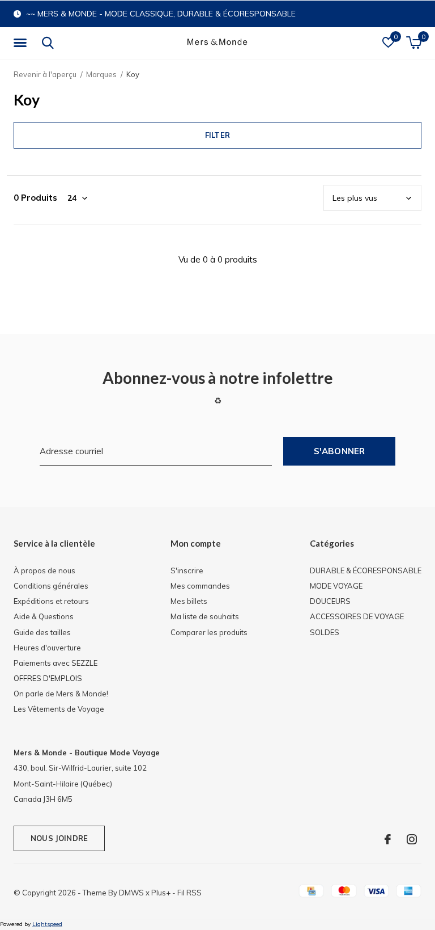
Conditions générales (51, 585)
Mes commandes (200, 585)
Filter (217, 135)
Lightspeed (47, 924)
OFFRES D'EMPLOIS (48, 678)
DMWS (131, 892)
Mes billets (188, 601)
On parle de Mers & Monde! (61, 693)
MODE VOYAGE (336, 585)
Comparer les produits (209, 632)
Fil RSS (189, 892)
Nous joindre (59, 838)
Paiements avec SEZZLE (55, 662)
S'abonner (339, 451)
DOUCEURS (330, 601)
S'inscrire (186, 570)
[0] (413, 42)
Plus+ (160, 892)
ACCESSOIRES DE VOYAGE (357, 616)
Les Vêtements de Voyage (59, 708)
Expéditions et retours (51, 601)
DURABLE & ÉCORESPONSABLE (365, 570)
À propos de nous (44, 570)
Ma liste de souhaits (204, 616)
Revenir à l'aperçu (45, 74)
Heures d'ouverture (47, 647)
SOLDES (324, 632)
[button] (22, 43)
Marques (101, 74)
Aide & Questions (44, 616)
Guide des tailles (42, 632)
